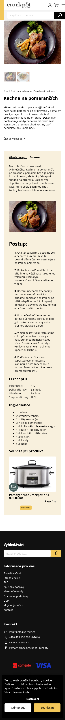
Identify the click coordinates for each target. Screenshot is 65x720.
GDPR (7, 600)
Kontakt (8, 610)
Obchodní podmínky (16, 596)
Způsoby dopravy (14, 587)
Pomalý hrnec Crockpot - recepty (28, 648)
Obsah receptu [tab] (18, 157)
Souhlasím (47, 707)
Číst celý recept (13, 138)
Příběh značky (12, 577)
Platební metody (13, 591)
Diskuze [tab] (35, 157)
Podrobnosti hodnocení (45, 91)
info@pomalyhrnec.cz (22, 631)
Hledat (59, 15)
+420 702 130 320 (19, 642)
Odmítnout (18, 707)
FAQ (6, 582)
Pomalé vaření (12, 573)
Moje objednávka (14, 605)
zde (27, 692)
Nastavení (32, 699)
